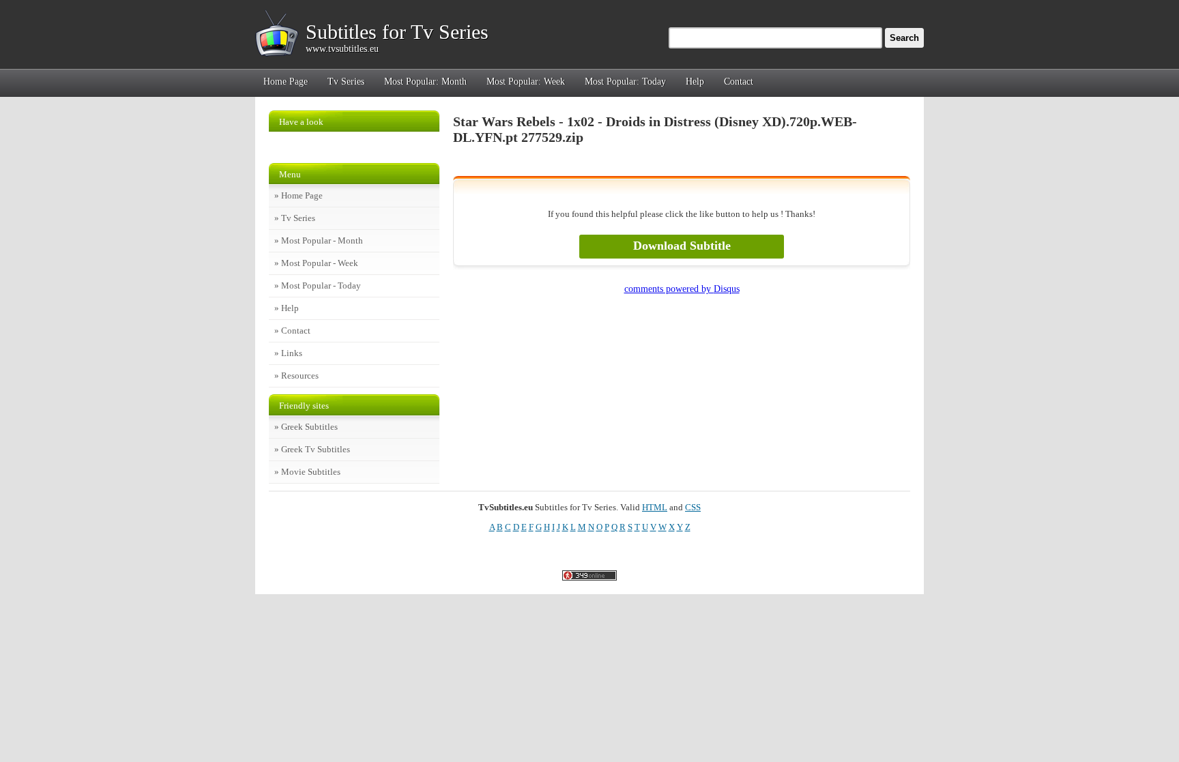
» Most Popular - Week (316, 263)
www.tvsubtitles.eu (342, 49)
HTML (654, 507)
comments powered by (682, 289)
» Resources (296, 375)
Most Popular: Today (625, 81)
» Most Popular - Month (318, 240)
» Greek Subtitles (306, 427)
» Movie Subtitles (307, 472)
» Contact (292, 330)
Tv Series (346, 81)
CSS (693, 507)
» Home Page (298, 195)
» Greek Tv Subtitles (312, 449)
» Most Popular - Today (317, 285)
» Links (288, 353)
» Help (286, 308)
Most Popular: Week (525, 81)
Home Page (285, 81)
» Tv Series (294, 218)
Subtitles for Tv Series (397, 31)
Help (695, 81)
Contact (738, 81)
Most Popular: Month (425, 81)
